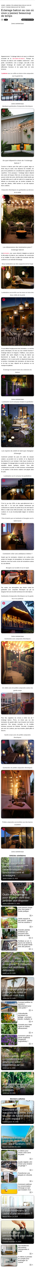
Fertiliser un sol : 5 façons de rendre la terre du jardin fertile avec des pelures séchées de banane (25, 944)
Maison (5, 1147)
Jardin (8, 5)
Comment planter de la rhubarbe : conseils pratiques (16, 1087)
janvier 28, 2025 (13, 1122)
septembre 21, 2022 (13, 903)
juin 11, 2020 (11, 1068)
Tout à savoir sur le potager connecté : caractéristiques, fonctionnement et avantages (14, 869)
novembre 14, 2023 (15, 1241)
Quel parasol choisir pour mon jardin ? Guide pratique (25, 909)
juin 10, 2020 (11, 1093)
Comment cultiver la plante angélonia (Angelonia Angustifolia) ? (25, 1038)
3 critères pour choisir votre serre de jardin (24, 1152)
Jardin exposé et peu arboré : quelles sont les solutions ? (25, 920)
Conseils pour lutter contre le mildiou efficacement (25, 1026)
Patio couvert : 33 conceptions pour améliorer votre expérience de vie (13, 1060)
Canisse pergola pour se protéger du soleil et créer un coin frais (17, 992)
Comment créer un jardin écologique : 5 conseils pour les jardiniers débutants (17, 966)
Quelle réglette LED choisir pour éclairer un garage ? (25, 1164)
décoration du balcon (18, 58)
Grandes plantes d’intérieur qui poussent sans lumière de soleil (24, 932)
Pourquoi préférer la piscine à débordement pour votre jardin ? (25, 1005)
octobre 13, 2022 (12, 878)
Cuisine (5, 1122)
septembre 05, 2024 (14, 1147)
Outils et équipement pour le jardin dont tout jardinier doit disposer (16, 897)
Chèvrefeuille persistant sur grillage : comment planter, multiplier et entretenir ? (25, 1017)
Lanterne (4, 73)
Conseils (5, 1241)
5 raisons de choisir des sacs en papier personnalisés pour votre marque (17, 1234)
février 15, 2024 (13, 1216)
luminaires (6, 253)
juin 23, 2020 (11, 998)
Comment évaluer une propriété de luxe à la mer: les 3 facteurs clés (16, 1140)
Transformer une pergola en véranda (25, 1174)
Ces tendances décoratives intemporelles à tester (23, 1248)
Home (3, 5)
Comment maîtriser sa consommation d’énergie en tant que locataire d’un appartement (25, 1188)
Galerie (17, 90)
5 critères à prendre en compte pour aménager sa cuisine (25, 1259)
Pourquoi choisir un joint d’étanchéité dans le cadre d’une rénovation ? (17, 1210)
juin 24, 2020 (11, 973)
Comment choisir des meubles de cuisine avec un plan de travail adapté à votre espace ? (17, 1114)
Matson (24, 19)
